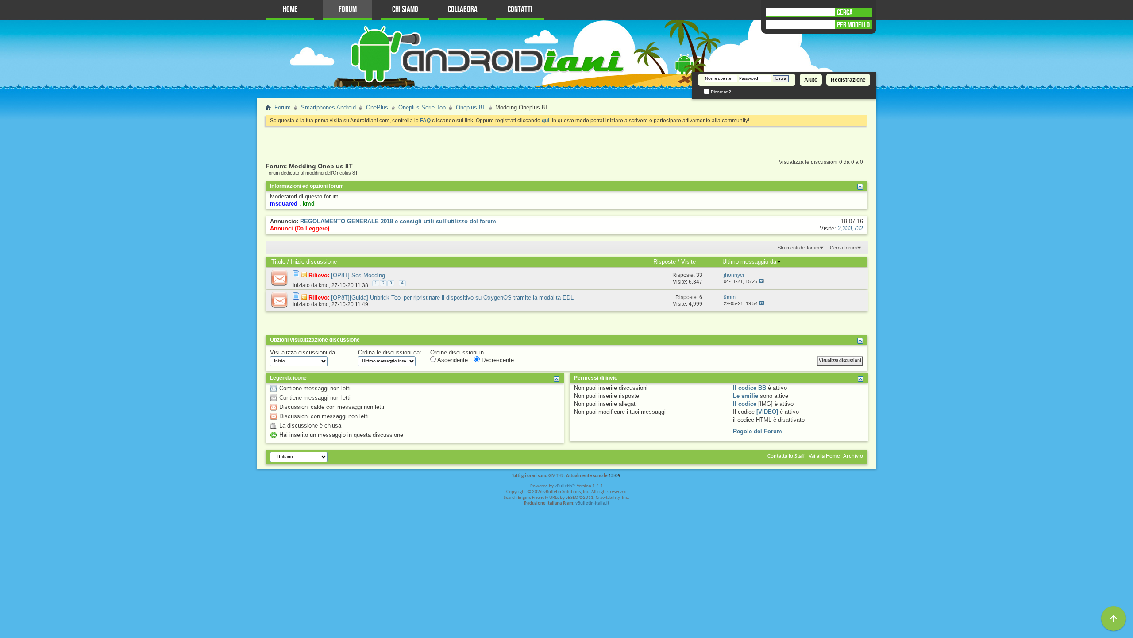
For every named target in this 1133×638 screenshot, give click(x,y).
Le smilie (745, 396)
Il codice (744, 404)
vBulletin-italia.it (592, 503)
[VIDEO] (767, 411)
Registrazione (848, 80)
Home (290, 9)
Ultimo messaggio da (749, 261)
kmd (324, 285)
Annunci (281, 228)
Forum (348, 9)
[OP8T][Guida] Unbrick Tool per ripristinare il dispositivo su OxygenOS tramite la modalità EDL (452, 297)
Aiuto (810, 80)
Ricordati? (720, 91)
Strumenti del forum (798, 247)
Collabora (463, 9)
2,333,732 (850, 228)
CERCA (844, 12)
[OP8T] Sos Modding (358, 275)
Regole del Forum (757, 431)
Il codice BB (749, 388)
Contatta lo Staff (786, 456)
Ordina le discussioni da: (389, 352)
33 (699, 275)
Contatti (520, 9)
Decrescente (497, 360)
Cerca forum (843, 247)
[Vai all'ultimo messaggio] (761, 281)
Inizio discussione (314, 261)
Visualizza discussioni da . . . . (309, 352)
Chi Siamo (405, 9)
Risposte (664, 261)
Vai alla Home (824, 456)
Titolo (278, 261)
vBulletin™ (565, 486)
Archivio (853, 456)
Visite (688, 261)
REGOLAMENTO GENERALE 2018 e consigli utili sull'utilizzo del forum (398, 221)
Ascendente (452, 360)
